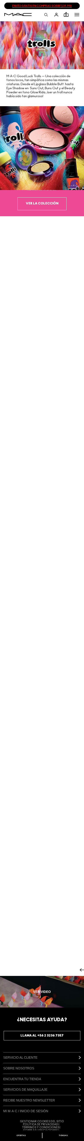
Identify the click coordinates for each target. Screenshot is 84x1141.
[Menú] (77, 14)
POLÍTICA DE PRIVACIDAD (40, 1124)
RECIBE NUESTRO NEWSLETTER (29, 1100)
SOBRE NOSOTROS (18, 1068)
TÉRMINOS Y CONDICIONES (41, 1127)
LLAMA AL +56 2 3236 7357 (42, 1035)
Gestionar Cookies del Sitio (42, 1121)
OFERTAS (21, 1135)
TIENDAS (63, 1135)
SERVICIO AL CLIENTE (20, 1057)
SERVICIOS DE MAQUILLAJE (25, 1089)
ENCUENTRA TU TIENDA (22, 1079)
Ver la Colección (42, 203)
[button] (77, 14)
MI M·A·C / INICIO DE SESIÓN (25, 1111)
